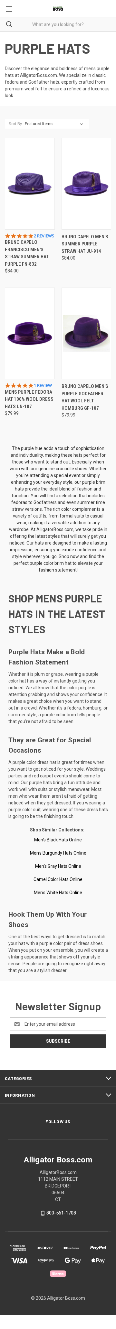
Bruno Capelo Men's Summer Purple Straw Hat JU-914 (85, 244)
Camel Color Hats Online (58, 879)
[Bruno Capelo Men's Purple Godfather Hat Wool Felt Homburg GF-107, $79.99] (86, 333)
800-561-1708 (61, 1213)
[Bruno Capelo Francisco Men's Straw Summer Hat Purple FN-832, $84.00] (29, 183)
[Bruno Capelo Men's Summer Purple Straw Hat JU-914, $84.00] (86, 183)
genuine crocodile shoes (62, 468)
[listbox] (55, 124)
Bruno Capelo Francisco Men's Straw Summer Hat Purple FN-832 (27, 253)
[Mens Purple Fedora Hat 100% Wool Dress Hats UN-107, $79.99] (29, 333)
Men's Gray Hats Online (58, 866)
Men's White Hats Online (58, 892)
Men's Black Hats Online (58, 839)
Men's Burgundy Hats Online (58, 853)
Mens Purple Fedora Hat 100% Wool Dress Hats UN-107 (29, 399)
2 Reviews (44, 236)
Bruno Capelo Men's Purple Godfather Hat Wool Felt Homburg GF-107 (85, 397)
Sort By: (16, 123)
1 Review (43, 385)
